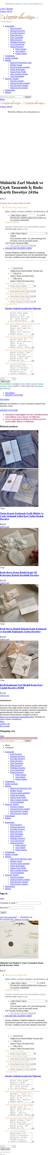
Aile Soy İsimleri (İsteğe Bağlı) (17, 299)
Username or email (8, 903)
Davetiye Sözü (11, 304)
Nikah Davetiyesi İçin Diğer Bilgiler (19, 350)
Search (27, 97)
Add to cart (5, 381)
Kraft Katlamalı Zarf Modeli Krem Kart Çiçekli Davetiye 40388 (21, 686)
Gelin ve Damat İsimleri (14, 283)
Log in (3, 912)
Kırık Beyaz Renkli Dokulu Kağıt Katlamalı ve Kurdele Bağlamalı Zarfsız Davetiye (23, 630)
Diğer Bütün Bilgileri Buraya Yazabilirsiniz (22, 324)
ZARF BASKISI (12, 222)
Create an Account (21, 919)
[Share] (4, 1152)
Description (9, 393)
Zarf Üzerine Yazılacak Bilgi (16, 243)
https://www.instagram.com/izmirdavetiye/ (17, 717)
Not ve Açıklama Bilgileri (15, 363)
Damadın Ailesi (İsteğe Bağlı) (17, 294)
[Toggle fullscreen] (6, 1152)
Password (4, 908)
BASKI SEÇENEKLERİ (16, 207)
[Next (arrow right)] (4, 1154)
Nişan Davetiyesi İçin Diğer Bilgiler (19, 337)
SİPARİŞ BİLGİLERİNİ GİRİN (18, 248)
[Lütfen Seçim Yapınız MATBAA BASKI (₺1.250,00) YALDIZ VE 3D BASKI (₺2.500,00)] (24, 215)
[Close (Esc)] (1, 1152)
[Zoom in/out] (9, 1152)
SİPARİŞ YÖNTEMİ (14, 395)
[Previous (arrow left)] (1, 1154)
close (2, 736)
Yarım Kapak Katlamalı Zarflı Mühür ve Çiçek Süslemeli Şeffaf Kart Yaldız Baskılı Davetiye (21, 516)
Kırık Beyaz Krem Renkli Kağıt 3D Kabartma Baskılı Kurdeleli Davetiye (19, 574)
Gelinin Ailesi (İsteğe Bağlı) (16, 288)
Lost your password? (8, 917)
